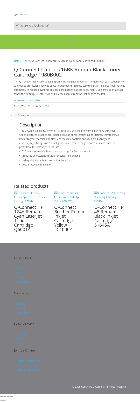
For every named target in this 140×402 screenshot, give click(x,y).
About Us (21, 303)
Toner (26, 60)
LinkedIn (28, 369)
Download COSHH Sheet (28, 100)
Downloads (22, 281)
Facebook (29, 365)
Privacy (20, 339)
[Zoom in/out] (1, 396)
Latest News (23, 312)
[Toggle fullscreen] (4, 396)
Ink (18, 273)
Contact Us (22, 308)
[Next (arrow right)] (4, 400)
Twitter (28, 360)
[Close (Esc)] (11, 396)
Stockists (21, 334)
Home (17, 60)
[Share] (8, 396)
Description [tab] (24, 115)
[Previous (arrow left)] (1, 400)
